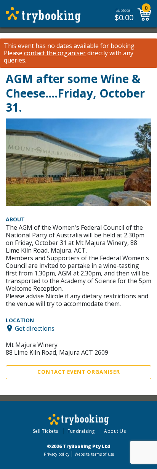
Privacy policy (56, 454)
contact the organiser (55, 53)
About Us (115, 431)
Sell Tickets (45, 431)
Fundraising (81, 431)
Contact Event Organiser (78, 371)
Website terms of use (94, 454)
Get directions (34, 328)
